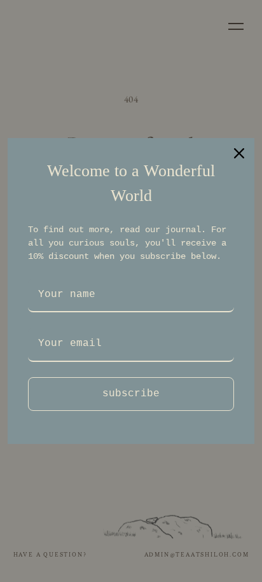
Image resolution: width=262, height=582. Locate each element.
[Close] (239, 153)
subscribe (131, 393)
